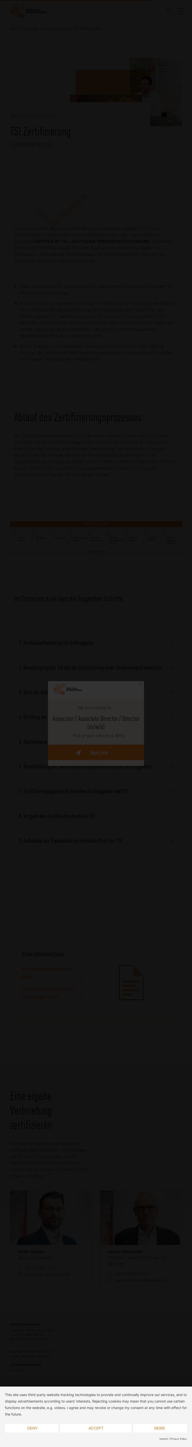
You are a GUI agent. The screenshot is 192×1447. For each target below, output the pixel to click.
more (159, 1428)
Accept (96, 1428)
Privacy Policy (178, 1438)
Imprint (164, 1438)
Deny (32, 1428)
